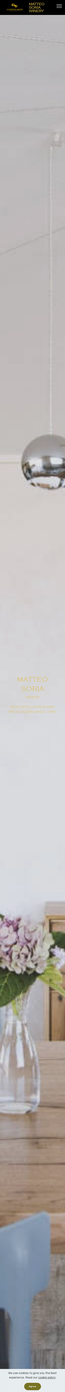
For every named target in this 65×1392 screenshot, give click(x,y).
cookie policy (46, 1377)
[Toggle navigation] (59, 6)
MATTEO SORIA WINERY (36, 7)
